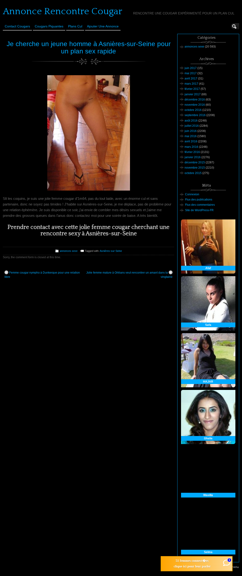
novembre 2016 (195, 104)
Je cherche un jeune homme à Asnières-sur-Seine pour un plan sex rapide (89, 47)
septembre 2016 (195, 115)
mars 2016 (191, 146)
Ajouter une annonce (103, 26)
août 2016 (191, 120)
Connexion (192, 194)
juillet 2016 (192, 125)
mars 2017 (191, 83)
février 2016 (192, 152)
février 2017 (192, 89)
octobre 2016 (193, 110)
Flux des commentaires (200, 204)
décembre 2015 (195, 162)
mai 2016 (191, 136)
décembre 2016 (195, 99)
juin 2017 (191, 68)
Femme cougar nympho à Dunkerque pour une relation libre (42, 275)
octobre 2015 (193, 173)
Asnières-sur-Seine (111, 250)
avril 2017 (191, 78)
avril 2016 (191, 141)
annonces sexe (69, 250)
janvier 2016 (193, 157)
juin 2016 (191, 131)
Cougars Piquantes (49, 26)
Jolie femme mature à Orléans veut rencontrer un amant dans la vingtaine (129, 275)
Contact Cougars (17, 26)
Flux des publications (198, 199)
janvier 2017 (193, 94)
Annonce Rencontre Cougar (62, 11)
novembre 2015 (195, 167)
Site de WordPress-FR (199, 210)
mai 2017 (191, 73)
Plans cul (75, 26)
